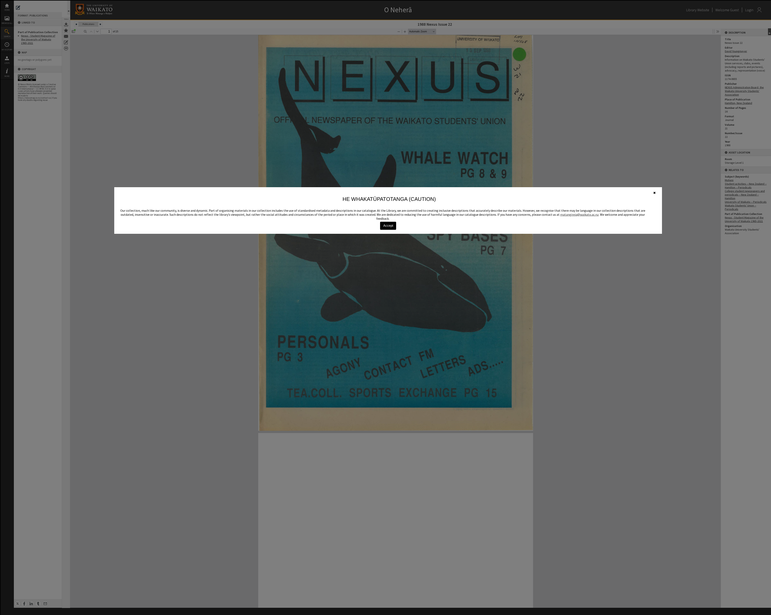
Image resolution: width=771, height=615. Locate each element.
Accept (388, 225)
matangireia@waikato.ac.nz (579, 214)
